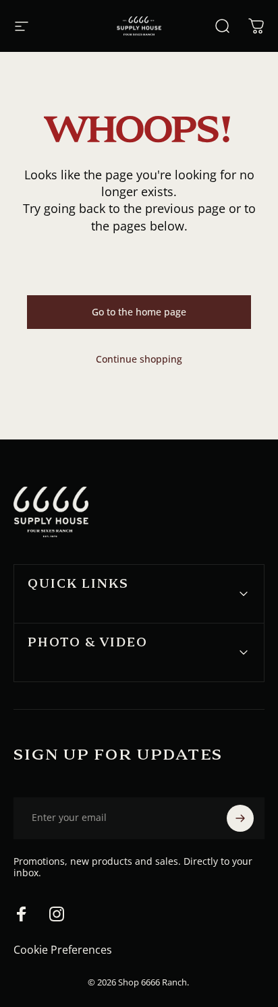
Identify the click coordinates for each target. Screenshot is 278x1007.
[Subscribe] (240, 818)
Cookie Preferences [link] (62, 949)
